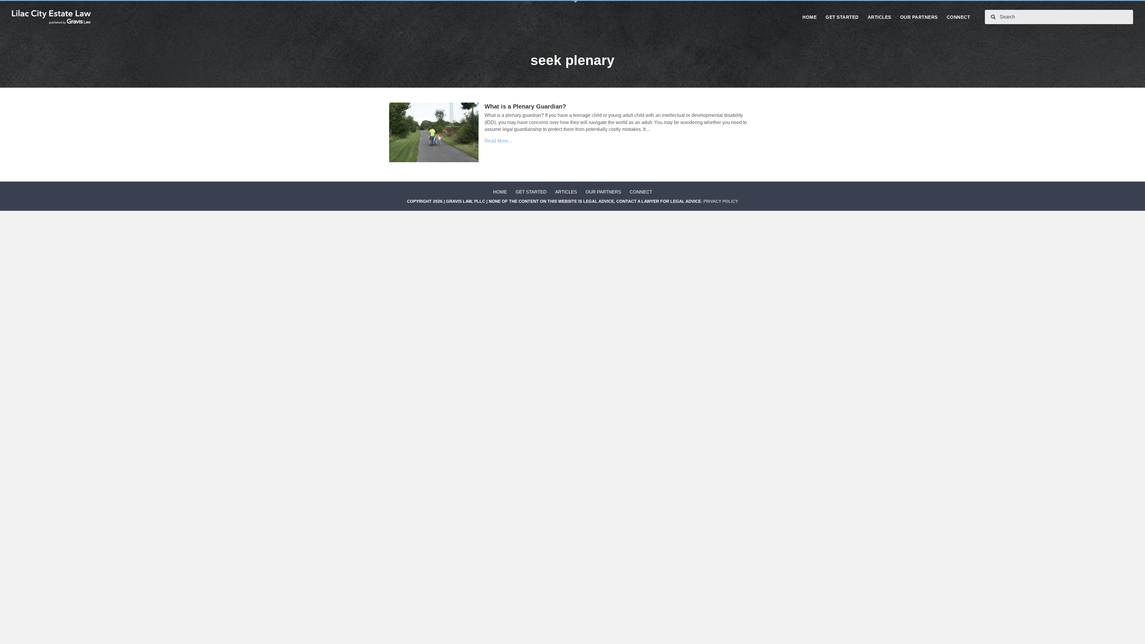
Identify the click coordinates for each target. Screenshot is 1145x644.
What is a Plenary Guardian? (525, 106)
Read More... (498, 140)
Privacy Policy (720, 201)
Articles (566, 191)
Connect (641, 191)
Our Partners (603, 191)
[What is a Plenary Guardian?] (434, 132)
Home (500, 191)
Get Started (531, 191)
